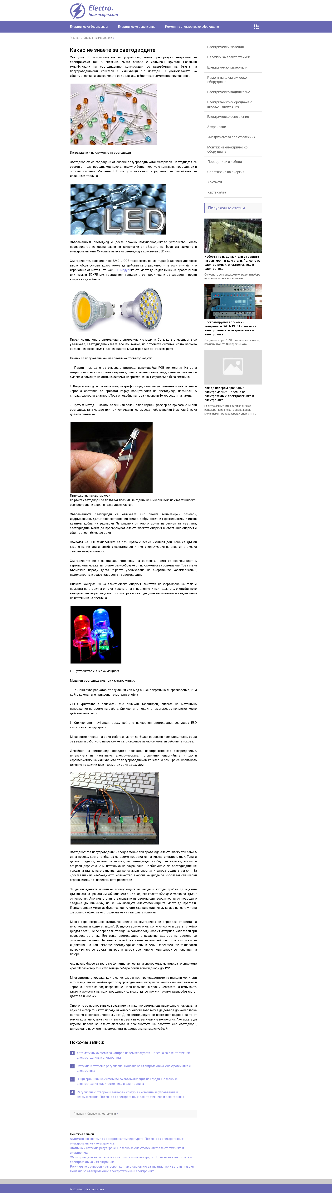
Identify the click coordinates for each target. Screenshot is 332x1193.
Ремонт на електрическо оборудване (192, 26)
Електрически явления (225, 47)
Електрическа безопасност (89, 26)
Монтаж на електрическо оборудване (227, 149)
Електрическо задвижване (228, 92)
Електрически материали (227, 67)
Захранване (216, 127)
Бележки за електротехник (228, 57)
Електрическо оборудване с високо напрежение (229, 104)
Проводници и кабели (224, 162)
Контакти (214, 182)
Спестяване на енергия (225, 172)
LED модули (122, 270)
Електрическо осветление (136, 26)
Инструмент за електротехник (231, 137)
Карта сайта (216, 192)
